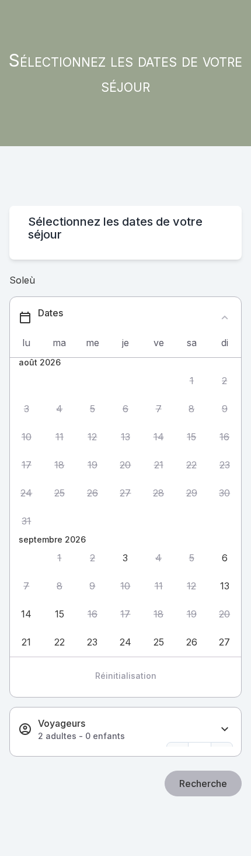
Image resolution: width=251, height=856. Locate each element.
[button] (191, 381)
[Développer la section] (225, 729)
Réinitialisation (125, 676)
